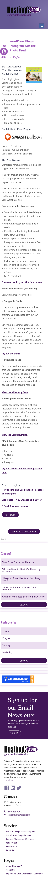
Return (11, 514)
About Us (10, 869)
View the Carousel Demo (14, 434)
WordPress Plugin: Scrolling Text (18, 562)
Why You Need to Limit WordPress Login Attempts (22, 570)
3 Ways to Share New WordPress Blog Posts (21, 579)
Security (6, 645)
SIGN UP (14, 733)
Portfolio (10, 850)
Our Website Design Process (18, 835)
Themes (6, 631)
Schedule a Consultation (24, 531)
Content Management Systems (20, 839)
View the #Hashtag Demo (15, 392)
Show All (24, 604)
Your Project (11, 842)
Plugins (6, 638)
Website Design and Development (21, 831)
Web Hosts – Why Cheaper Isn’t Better (21, 499)
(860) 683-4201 (14, 811)
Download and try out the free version (22, 282)
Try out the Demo (11, 353)
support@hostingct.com (18, 814)
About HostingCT (14, 866)
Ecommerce (11, 846)
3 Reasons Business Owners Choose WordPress (20, 588)
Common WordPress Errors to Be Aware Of (23, 596)
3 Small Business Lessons (15, 506)
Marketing (7, 652)
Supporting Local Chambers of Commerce (24, 873)
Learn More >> (10, 780)
